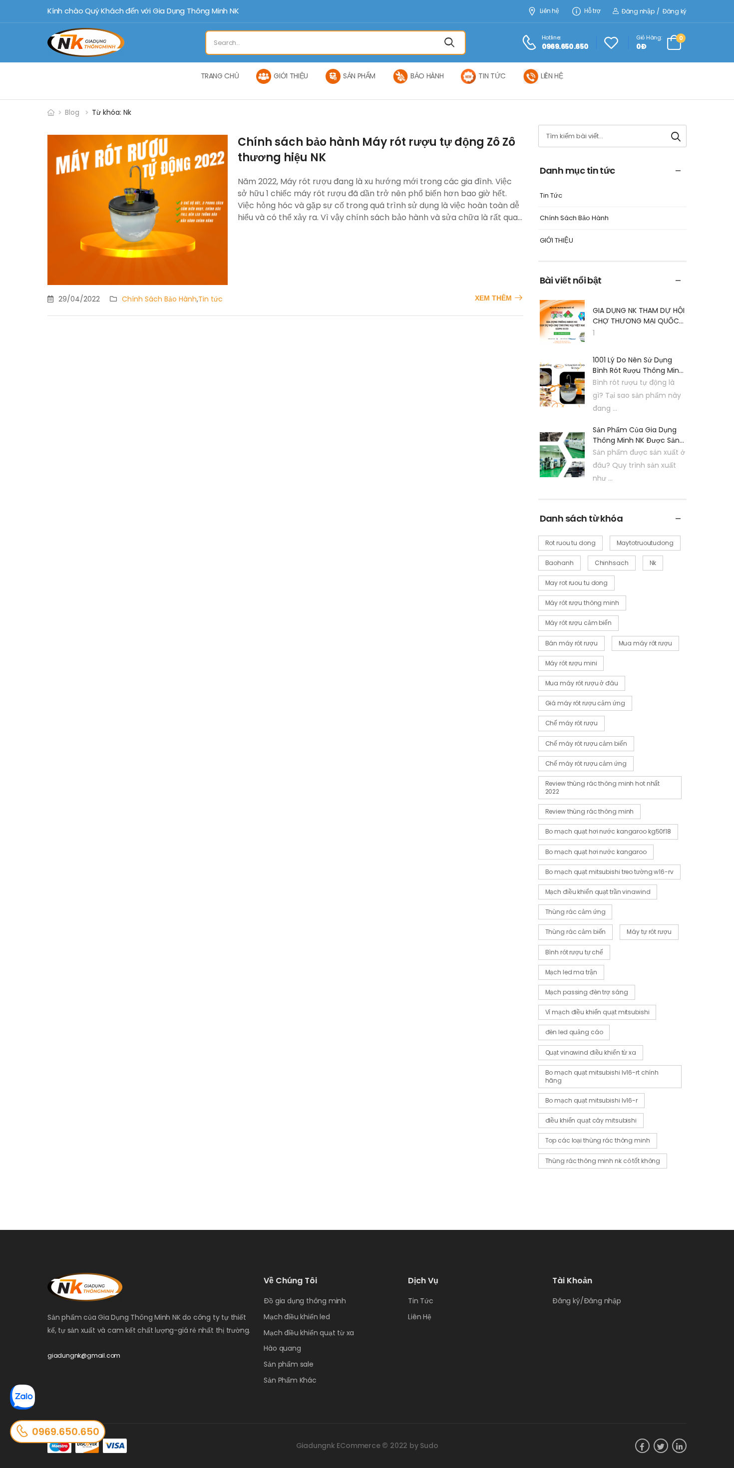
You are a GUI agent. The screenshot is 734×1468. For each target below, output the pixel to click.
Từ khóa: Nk (111, 112)
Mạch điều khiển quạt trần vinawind (598, 891)
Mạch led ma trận (571, 972)
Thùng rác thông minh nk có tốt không (603, 1161)
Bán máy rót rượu (571, 643)
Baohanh (559, 563)
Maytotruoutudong (645, 543)
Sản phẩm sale (288, 1364)
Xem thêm (493, 298)
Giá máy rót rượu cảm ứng (585, 703)
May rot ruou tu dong (576, 583)
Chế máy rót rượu (571, 723)
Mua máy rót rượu (645, 643)
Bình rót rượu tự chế (574, 952)
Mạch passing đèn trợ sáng (586, 992)
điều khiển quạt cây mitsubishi (591, 1120)
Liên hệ (549, 11)
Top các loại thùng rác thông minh (597, 1140)
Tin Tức (551, 196)
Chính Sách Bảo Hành (159, 299)
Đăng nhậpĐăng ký (654, 11)
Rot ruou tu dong (570, 543)
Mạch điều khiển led (297, 1317)
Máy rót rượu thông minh (582, 602)
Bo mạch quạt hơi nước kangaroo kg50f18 (608, 831)
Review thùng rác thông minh (589, 811)
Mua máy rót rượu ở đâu (581, 683)
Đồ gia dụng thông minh (305, 1301)
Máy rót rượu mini (571, 663)
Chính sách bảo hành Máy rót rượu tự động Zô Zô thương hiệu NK (376, 149)
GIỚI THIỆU (556, 241)
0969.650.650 (65, 1432)
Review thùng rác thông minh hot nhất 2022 (602, 787)
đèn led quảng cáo (574, 1032)
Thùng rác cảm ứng (575, 911)
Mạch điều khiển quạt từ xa (309, 1333)
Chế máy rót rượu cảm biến (586, 743)
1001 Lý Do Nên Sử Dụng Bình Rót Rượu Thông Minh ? (638, 365)
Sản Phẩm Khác (290, 1380)
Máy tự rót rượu (649, 931)
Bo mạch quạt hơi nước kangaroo (596, 852)
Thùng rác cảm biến (575, 931)
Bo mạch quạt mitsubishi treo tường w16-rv (609, 872)
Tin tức (210, 299)
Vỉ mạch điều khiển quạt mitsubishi (597, 1012)
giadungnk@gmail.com (83, 1355)
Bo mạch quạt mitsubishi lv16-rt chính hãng (602, 1076)
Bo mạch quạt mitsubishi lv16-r (591, 1100)
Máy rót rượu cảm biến (578, 622)
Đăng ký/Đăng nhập (586, 1301)
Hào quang (282, 1348)
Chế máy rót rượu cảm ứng (586, 763)
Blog (72, 112)
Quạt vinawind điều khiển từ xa (590, 1052)
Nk (653, 563)
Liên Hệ (419, 1317)
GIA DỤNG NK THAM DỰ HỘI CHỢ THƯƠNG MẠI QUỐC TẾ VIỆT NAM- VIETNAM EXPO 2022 (639, 315)
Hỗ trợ (592, 11)
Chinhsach (612, 563)
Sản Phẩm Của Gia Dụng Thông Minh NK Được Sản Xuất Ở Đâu (636, 435)
